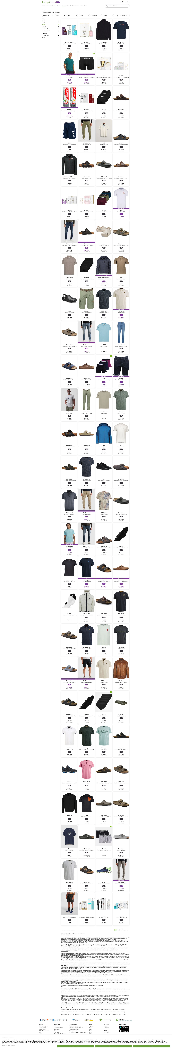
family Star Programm (43, 1026)
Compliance (56, 1030)
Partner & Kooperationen (44, 1030)
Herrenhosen (115, 1009)
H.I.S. (69, 945)
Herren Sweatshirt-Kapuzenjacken (103, 996)
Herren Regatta (122, 1014)
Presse (40, 1033)
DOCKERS (67, 980)
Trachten (45, 33)
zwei (80, 998)
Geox (62, 1000)
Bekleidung (45, 28)
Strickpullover (95, 992)
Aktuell (105, 1026)
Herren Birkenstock (96, 1014)
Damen (43, 22)
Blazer (103, 1000)
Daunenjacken (79, 1002)
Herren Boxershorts (77, 1014)
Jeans (83, 941)
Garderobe (126, 998)
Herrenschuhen (113, 945)
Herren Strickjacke (87, 995)
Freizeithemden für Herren (78, 1012)
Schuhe (44, 26)
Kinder (43, 21)
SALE (43, 37)
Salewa (78, 1003)
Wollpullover (95, 988)
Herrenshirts (122, 1009)
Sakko (65, 965)
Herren (43, 24)
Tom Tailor (96, 959)
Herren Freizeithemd (81, 972)
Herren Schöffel (104, 1014)
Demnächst (106, 1027)
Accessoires (45, 31)
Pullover (124, 949)
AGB (55, 1026)
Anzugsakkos (80, 1009)
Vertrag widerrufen (73, 1030)
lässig (77, 980)
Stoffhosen (68, 950)
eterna (82, 966)
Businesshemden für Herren (91, 1012)
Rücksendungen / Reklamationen (76, 1027)
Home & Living (45, 35)
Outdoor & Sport (46, 30)
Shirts (118, 949)
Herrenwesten (73, 1009)
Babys (43, 19)
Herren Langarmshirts (82, 957)
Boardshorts (86, 1009)
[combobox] (117, 6)
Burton (83, 1003)
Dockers (69, 1014)
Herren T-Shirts (70, 956)
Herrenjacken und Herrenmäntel (109, 1012)
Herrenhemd (114, 938)
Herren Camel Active (113, 1014)
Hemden (100, 1012)
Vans (118, 996)
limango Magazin (42, 1029)
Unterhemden (64, 1014)
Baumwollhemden (65, 1009)
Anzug (62, 965)
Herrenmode (93, 1009)
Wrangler (62, 975)
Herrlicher (76, 955)
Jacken (76, 950)
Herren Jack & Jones (86, 1014)
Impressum (56, 1032)
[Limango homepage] (46, 2)
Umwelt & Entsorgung (74, 1029)
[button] (128, 2)
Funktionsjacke (71, 1003)
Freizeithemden (121, 1012)
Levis (122, 974)
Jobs (40, 1032)
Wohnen (91, 1033)
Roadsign (62, 967)
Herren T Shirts (100, 1009)
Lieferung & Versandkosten (75, 1026)
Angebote (91, 1026)
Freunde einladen (42, 1027)
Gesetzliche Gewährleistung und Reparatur (78, 1032)
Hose (66, 981)
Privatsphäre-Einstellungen (60, 1033)
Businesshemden (88, 963)
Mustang (123, 964)
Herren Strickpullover (76, 988)
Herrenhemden (108, 1009)
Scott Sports (123, 966)
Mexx (74, 945)
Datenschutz (56, 1029)
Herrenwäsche (64, 1012)
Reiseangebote (107, 1032)
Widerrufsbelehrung (58, 1027)
